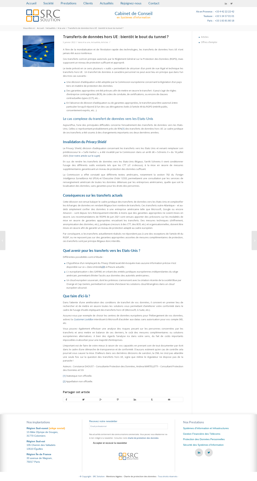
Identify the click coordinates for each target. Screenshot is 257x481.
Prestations (68, 3)
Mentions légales (114, 476)
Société (48, 3)
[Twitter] (231, 3)
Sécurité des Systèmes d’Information (203, 444)
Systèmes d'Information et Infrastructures (206, 428)
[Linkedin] (226, 3)
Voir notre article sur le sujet (84, 155)
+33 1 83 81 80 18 (224, 21)
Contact (153, 3)
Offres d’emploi (209, 42)
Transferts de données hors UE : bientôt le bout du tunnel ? (116, 36)
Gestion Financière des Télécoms (201, 433)
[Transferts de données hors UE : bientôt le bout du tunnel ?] (38, 51)
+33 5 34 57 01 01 (224, 16)
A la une (61, 28)
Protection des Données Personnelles (204, 439)
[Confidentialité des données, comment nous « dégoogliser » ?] (2, 240)
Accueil (31, 3)
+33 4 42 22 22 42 (224, 12)
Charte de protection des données (140, 476)
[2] (64, 381)
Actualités (106, 3)
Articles (104, 42)
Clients (88, 3)
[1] (123, 128)
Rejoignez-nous (130, 3)
